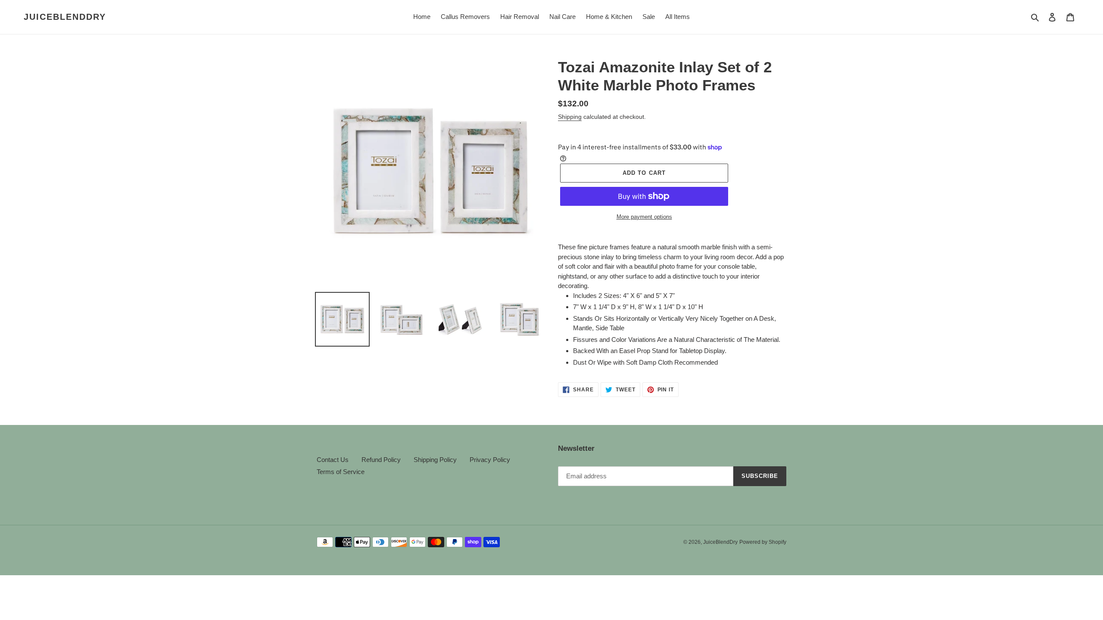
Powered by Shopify (762, 542)
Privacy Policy (490, 459)
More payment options (644, 217)
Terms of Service (341, 471)
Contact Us (333, 459)
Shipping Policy (435, 459)
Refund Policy (381, 459)
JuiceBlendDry (65, 17)
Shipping (570, 116)
